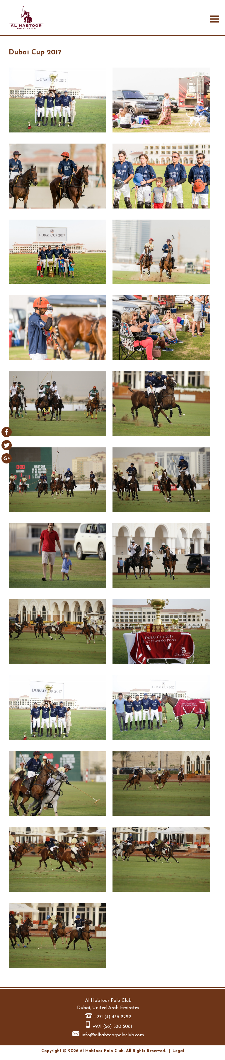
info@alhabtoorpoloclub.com (112, 1035)
